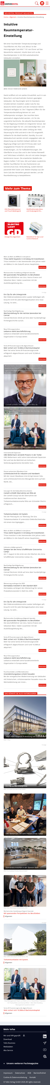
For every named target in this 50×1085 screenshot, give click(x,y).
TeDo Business (9, 1043)
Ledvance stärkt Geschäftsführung (17, 331)
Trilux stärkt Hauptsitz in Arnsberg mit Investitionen (24, 259)
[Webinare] (45, 1057)
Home (6, 17)
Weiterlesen (42, 267)
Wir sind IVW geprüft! (11, 1035)
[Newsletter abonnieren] (45, 1043)
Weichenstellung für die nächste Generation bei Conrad (22, 314)
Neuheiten (9, 13)
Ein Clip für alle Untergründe (15, 294)
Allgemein (12, 17)
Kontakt (33, 1077)
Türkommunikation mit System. (16, 514)
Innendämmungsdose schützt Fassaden (19, 674)
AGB (29, 1073)
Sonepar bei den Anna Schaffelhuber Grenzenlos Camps (23, 550)
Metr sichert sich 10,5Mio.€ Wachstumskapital (22, 348)
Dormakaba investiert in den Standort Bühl (20, 586)
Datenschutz (20, 1073)
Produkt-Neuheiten (24, 13)
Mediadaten (8, 1046)
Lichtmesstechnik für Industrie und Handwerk (22, 474)
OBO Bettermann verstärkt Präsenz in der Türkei (23, 455)
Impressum (8, 1073)
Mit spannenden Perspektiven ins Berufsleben (22, 275)
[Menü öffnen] (47, 3)
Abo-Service (8, 1050)
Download (7, 1039)
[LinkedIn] (45, 1037)
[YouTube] (45, 1050)
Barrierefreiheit (40, 1073)
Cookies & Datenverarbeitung (15, 1077)
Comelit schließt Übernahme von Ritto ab (20, 493)
